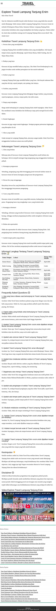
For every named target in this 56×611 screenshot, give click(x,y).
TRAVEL (28, 3)
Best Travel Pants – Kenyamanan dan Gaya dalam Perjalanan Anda (19, 554)
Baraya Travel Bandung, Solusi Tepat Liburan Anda (15, 596)
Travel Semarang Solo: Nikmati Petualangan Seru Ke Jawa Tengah (19, 592)
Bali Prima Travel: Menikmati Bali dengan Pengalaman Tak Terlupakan (21, 582)
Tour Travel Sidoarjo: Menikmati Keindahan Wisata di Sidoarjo (18, 533)
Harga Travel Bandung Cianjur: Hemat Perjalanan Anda (16, 556)
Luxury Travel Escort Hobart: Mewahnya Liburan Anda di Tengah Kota (20, 562)
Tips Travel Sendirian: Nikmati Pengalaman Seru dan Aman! (18, 560)
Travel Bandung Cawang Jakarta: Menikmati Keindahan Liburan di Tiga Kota (22, 550)
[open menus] (1, 3)
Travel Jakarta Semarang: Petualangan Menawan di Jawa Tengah (19, 590)
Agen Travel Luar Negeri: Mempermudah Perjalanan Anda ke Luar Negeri (21, 539)
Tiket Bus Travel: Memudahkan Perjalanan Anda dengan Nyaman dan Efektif (22, 548)
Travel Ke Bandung (6, 588)
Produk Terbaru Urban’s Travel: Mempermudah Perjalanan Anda (19, 552)
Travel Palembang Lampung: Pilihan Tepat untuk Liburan (17, 594)
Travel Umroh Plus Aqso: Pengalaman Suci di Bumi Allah (17, 541)
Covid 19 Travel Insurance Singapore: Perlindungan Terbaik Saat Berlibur (21, 558)
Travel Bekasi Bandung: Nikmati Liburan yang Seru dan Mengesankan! (21, 573)
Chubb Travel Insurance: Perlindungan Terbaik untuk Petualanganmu (20, 586)
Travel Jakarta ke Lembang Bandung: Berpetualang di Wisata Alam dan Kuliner (23, 543)
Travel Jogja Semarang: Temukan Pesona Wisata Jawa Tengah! (18, 575)
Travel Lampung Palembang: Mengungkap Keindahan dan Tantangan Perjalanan (23, 579)
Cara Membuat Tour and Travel (9, 545)
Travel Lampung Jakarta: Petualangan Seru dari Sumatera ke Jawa (19, 598)
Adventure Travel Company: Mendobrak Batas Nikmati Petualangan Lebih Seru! (23, 535)
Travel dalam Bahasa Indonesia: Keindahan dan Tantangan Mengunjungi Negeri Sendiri (25, 537)
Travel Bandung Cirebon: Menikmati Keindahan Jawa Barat (17, 584)
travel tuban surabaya (7, 577)
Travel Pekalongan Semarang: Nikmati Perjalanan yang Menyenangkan (20, 600)
